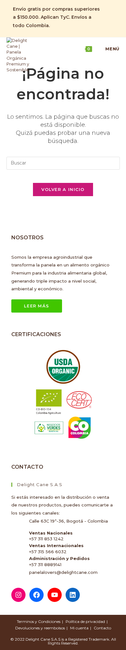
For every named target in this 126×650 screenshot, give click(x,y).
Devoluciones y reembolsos (40, 627)
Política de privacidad (85, 621)
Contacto (102, 627)
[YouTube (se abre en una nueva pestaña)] (107, 28)
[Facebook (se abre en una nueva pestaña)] (107, 5)
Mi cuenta (79, 627)
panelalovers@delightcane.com (63, 572)
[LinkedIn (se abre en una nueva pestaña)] (107, 20)
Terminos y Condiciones (38, 621)
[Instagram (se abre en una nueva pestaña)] (107, 13)
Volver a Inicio (63, 189)
